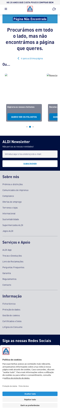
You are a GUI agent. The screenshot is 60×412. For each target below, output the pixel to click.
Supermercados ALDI (12, 225)
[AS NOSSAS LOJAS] (54, 9)
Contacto (6, 284)
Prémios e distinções (12, 184)
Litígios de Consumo (12, 326)
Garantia (6, 273)
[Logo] (30, 9)
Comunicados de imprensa (15, 190)
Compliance (8, 195)
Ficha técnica (8, 303)
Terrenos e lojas (10, 207)
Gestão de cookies (11, 315)
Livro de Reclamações (12, 261)
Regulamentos (9, 278)
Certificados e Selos (12, 321)
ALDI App (7, 249)
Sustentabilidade (10, 219)
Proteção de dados (11, 309)
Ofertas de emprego (12, 201)
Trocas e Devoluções (12, 255)
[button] (6, 9)
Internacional (8, 213)
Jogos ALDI (7, 230)
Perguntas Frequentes (13, 267)
